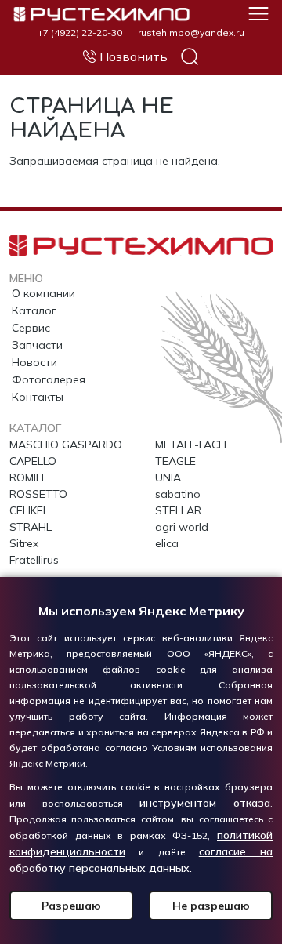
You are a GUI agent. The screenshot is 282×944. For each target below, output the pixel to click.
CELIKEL (29, 510)
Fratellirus (34, 560)
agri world (181, 527)
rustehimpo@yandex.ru (191, 32)
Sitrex (23, 543)
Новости (34, 362)
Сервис (31, 328)
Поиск (189, 56)
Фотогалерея (48, 379)
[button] (258, 12)
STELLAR (178, 510)
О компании (43, 293)
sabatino (178, 494)
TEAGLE (175, 461)
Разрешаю (71, 906)
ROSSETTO (38, 494)
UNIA (168, 477)
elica (167, 543)
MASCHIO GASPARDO (65, 444)
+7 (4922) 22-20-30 (80, 32)
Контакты (37, 397)
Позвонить (133, 56)
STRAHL (30, 527)
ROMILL (28, 477)
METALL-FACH (190, 444)
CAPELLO (32, 461)
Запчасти (37, 345)
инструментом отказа (204, 803)
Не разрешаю (211, 906)
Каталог (34, 310)
